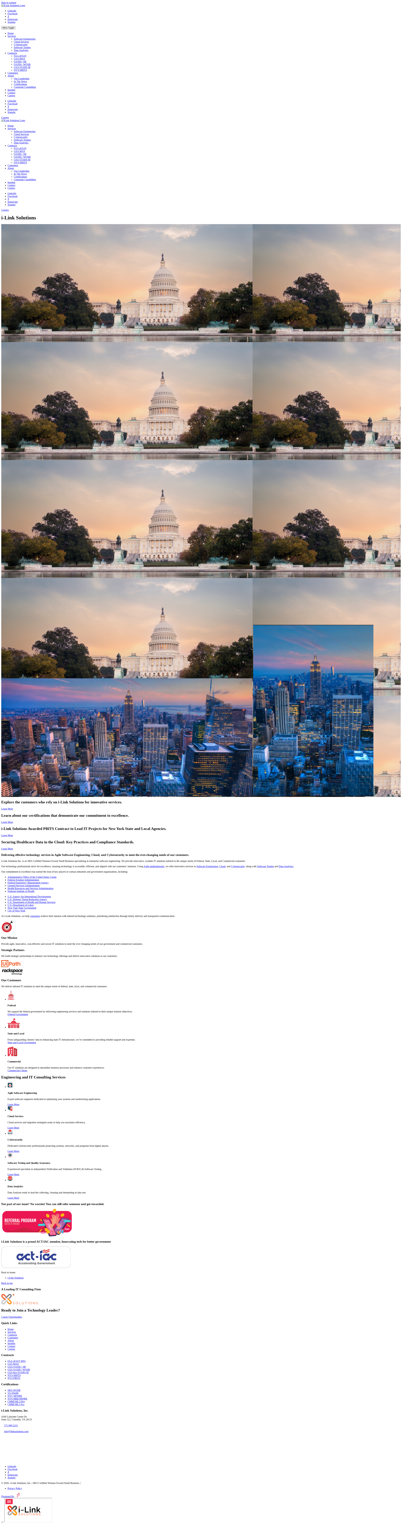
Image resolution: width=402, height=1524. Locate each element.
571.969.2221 (11, 1425)
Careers (11, 95)
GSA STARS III (22, 67)
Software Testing (22, 47)
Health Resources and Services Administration (30, 888)
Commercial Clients (17, 1070)
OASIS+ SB (20, 61)
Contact (11, 92)
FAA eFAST (20, 56)
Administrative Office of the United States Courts (32, 877)
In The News (20, 81)
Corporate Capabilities (25, 87)
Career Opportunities (11, 1317)
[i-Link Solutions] (19, 1303)
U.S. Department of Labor (21, 905)
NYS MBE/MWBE (17, 1398)
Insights (11, 90)
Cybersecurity (21, 44)
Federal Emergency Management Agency (28, 882)
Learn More (7, 808)
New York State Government (22, 908)
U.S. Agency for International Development (29, 896)
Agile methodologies (154, 866)
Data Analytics (21, 50)
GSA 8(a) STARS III (18, 1372)
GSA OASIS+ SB (17, 1366)
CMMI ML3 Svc (16, 1404)
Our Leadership (21, 78)
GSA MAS (19, 58)
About (11, 75)
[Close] (2, 1522)
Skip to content (8, 2)
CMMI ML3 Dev (16, 1401)
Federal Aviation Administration (23, 880)
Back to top (7, 1283)
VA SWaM (13, 1393)
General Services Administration (24, 885)
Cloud (222, 866)
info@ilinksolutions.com (16, 1431)
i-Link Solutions (16, 1277)
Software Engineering (24, 39)
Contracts (12, 53)
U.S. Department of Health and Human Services (31, 902)
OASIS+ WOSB (22, 64)
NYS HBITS (20, 70)
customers (35, 916)
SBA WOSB (14, 1390)
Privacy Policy (15, 1488)
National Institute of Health (21, 891)
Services (12, 36)
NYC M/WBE (15, 1396)
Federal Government (18, 1014)
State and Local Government (22, 1042)
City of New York (16, 910)
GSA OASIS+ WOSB (19, 1369)
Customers (13, 73)
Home (11, 33)
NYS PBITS (14, 1378)
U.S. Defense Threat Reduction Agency (27, 899)
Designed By (7, 1496)
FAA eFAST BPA (17, 1361)
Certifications (20, 84)
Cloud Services (21, 41)
